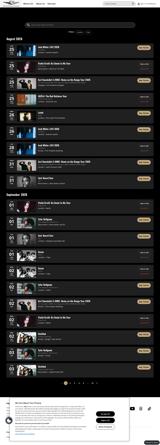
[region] (69, 419)
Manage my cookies (151, 442)
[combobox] (118, 4)
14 (92, 383)
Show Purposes (105, 427)
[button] (10, 3)
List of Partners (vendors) (25, 434)
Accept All (105, 414)
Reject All (105, 420)
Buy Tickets (144, 48)
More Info (144, 64)
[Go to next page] (97, 383)
